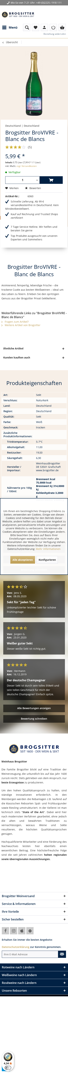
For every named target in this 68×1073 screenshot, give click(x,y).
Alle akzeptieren (23, 559)
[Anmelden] (53, 27)
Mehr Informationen (48, 549)
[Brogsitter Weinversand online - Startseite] (18, 14)
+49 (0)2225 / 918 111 (49, 2)
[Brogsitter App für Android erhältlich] (30, 930)
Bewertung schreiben (34, 718)
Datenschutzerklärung (15, 947)
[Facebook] (5, 930)
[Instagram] (13, 930)
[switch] (8, 1068)
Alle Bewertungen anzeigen (34, 708)
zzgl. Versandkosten (27, 166)
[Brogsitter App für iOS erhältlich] (21, 930)
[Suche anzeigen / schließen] (26, 27)
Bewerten (35, 188)
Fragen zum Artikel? (16, 321)
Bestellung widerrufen (55, 33)
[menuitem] (9, 27)
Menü (13, 27)
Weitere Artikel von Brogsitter (22, 325)
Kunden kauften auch (16, 357)
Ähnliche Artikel (13, 348)
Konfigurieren (47, 559)
